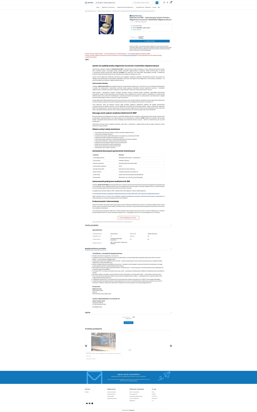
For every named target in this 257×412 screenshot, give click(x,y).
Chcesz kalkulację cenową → (129, 218)
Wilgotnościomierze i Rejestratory (104, 11)
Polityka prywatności (112, 398)
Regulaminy (132, 400)
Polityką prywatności (133, 380)
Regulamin (122, 379)
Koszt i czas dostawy (134, 392)
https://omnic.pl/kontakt (130, 55)
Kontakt (87, 392)
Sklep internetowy (128, 410)
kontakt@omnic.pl (97, 307)
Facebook (154, 398)
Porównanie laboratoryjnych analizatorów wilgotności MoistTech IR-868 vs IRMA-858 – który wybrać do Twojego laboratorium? (126, 193)
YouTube (154, 396)
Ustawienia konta (111, 394)
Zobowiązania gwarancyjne (136, 396)
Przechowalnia (110, 396)
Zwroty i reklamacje (134, 398)
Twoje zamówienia (111, 392)
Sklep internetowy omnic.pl (90, 11)
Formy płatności (133, 394)
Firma (153, 392)
